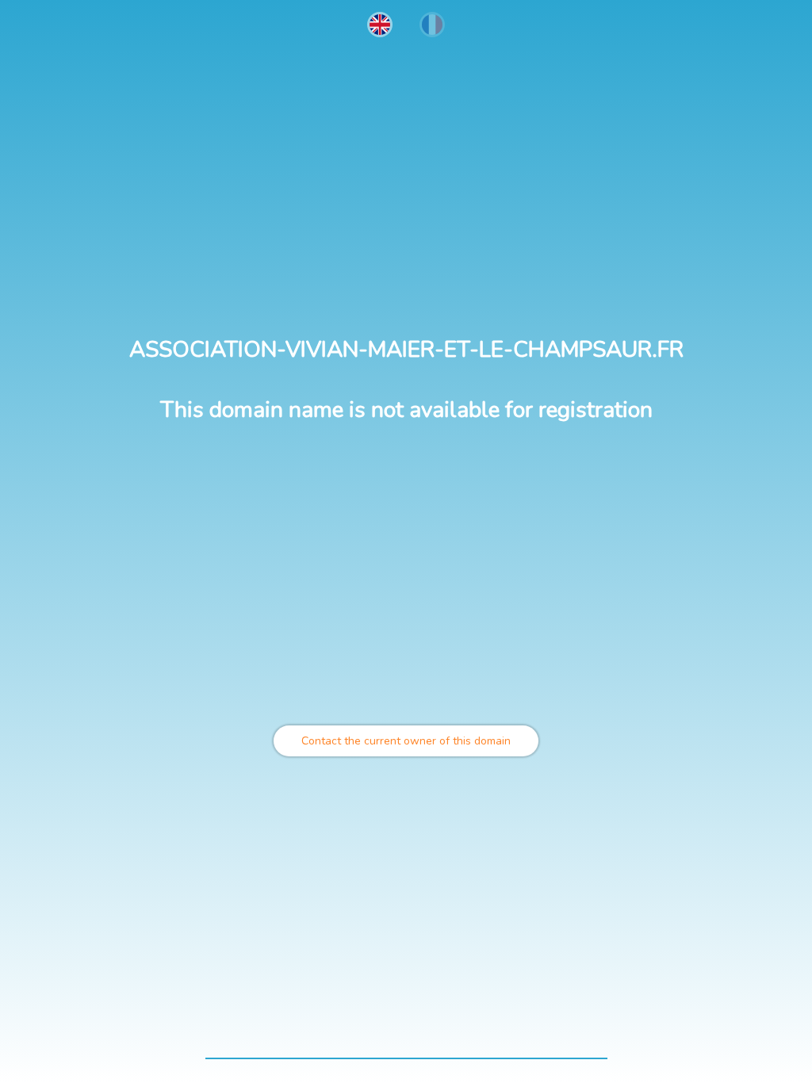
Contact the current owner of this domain (406, 740)
